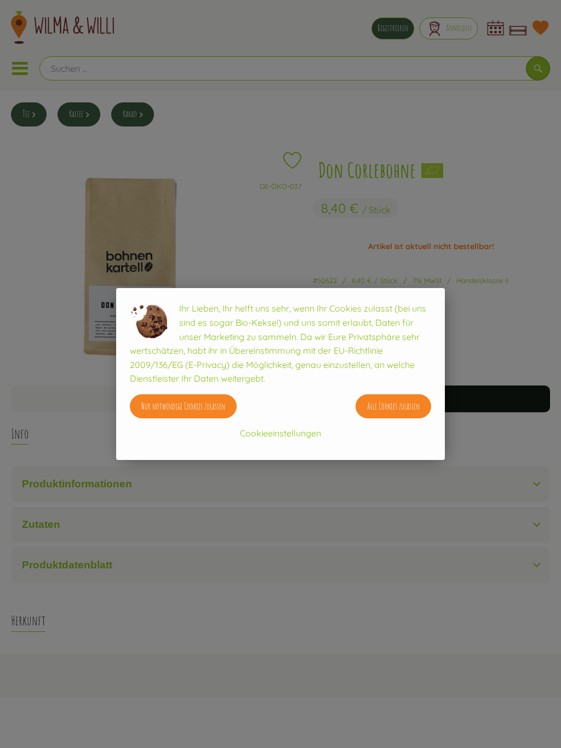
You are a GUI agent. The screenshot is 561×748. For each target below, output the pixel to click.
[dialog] (280, 374)
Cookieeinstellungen (280, 433)
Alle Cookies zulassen (393, 406)
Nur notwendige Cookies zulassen (183, 406)
